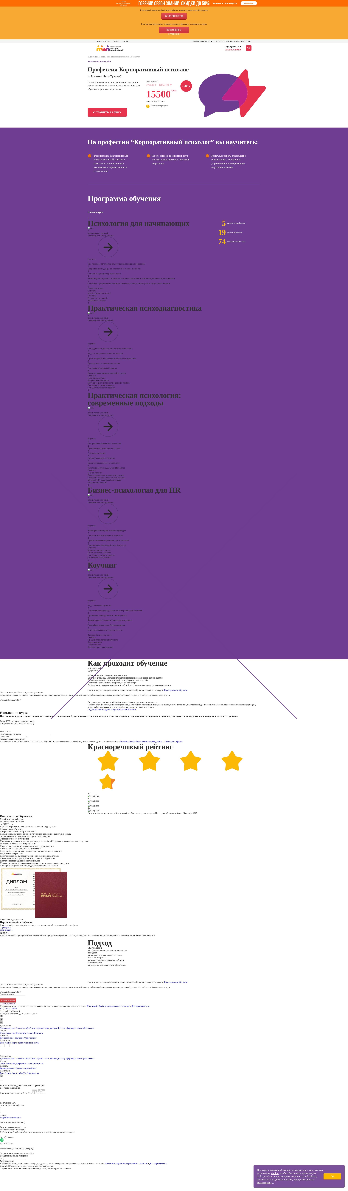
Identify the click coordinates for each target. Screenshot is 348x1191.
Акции (125, 41)
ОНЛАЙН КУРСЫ (174, 16)
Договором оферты (174, 741)
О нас (116, 41)
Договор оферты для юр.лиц (70, 1028)
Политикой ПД (265, 1182)
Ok (332, 1176)
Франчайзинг (30, 1038)
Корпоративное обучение (176, 690)
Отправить (8, 1000)
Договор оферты (7, 1028)
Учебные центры (31, 1043)
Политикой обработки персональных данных (141, 741)
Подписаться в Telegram (99, 709)
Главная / (91, 57)
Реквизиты (89, 1028)
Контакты (38, 1033)
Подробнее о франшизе (174, 31)
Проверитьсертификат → (6, 928)
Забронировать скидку (10, 1117)
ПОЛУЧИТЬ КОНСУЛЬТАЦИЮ (12, 739)
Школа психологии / (103, 57)
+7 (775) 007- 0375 (232, 46)
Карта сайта (17, 1043)
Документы (20, 1033)
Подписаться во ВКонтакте (124, 709)
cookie (275, 1173)
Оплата (30, 1033)
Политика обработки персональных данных (36, 1028)
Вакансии (10, 1033)
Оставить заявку (107, 112)
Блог (2, 1043)
